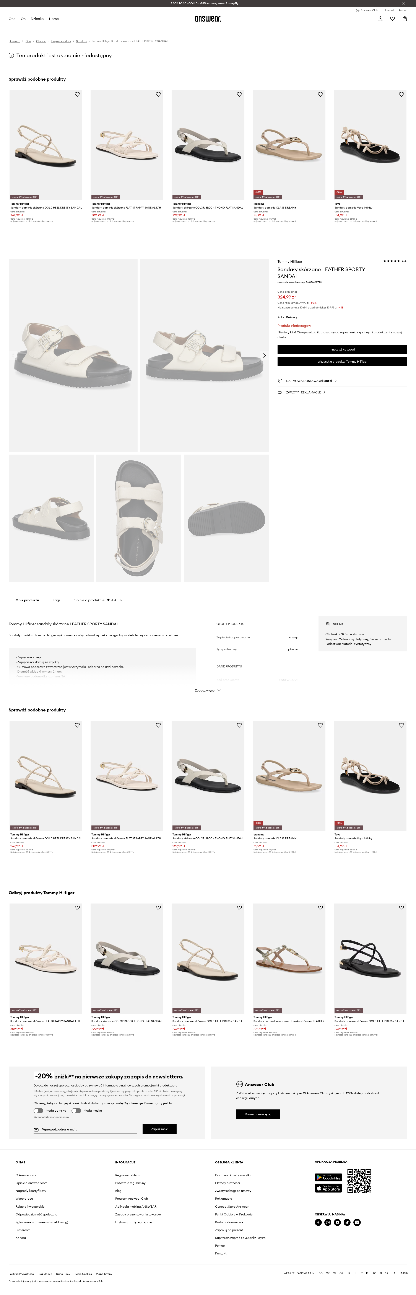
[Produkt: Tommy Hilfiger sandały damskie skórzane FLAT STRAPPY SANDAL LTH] (127, 145)
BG (321, 1273)
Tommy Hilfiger (290, 261)
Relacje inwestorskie (30, 1207)
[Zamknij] (403, 3)
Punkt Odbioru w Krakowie (233, 1214)
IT (362, 1273)
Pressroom (23, 1230)
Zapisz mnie (159, 1129)
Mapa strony (104, 1273)
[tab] (98, 600)
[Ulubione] (392, 18)
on (23, 18)
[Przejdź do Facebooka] (318, 1222)
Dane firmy (63, 1273)
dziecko (37, 18)
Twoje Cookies (83, 1273)
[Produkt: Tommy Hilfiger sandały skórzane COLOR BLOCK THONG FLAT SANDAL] (208, 145)
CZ (334, 1273)
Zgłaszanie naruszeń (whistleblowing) (42, 1222)
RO (374, 1273)
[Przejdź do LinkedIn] (357, 1222)
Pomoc (220, 1246)
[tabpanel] (208, 650)
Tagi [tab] (56, 600)
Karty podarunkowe (229, 1222)
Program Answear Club (131, 1198)
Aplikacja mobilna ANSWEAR (135, 1207)
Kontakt (220, 1253)
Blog (118, 1191)
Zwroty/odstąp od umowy (233, 1191)
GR (341, 1273)
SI (381, 1273)
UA (393, 1273)
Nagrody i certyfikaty (31, 1191)
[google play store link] (328, 1177)
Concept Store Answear (232, 1207)
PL (367, 1273)
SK (386, 1273)
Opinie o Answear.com (31, 1183)
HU (356, 1273)
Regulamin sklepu (127, 1175)
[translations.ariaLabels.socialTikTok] (347, 1222)
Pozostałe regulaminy (130, 1183)
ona (12, 18)
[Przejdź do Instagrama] (327, 1222)
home (54, 18)
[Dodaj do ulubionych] (77, 94)
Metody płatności (227, 1183)
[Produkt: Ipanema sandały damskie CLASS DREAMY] (289, 145)
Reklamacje (223, 1198)
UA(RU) (403, 1273)
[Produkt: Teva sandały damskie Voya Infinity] (370, 145)
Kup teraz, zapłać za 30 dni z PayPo (240, 1238)
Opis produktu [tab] (27, 600)
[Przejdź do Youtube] (337, 1222)
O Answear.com (27, 1175)
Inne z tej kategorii (342, 349)
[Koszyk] (404, 18)
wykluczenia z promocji (170, 1095)
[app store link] (328, 1188)
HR (348, 1273)
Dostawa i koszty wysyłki (232, 1175)
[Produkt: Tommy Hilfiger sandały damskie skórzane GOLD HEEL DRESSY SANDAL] (46, 145)
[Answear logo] (208, 18)
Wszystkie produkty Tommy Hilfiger (342, 362)
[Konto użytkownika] (380, 18)
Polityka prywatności (21, 1273)
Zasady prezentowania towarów (138, 1214)
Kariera (21, 1238)
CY (328, 1273)
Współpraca (24, 1198)
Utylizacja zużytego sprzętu (134, 1222)
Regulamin (45, 1273)
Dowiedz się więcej (258, 1114)
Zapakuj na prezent (229, 1230)
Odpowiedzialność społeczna (36, 1214)
